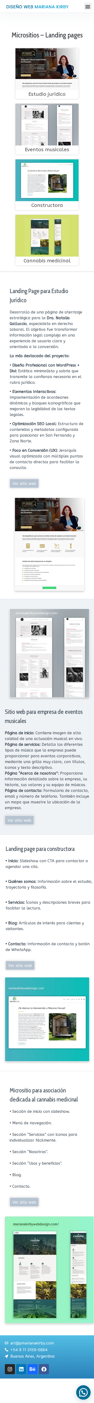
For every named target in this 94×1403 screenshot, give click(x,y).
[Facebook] (44, 1369)
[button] (88, 6)
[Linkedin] (21, 1369)
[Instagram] (10, 1369)
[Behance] (32, 1369)
